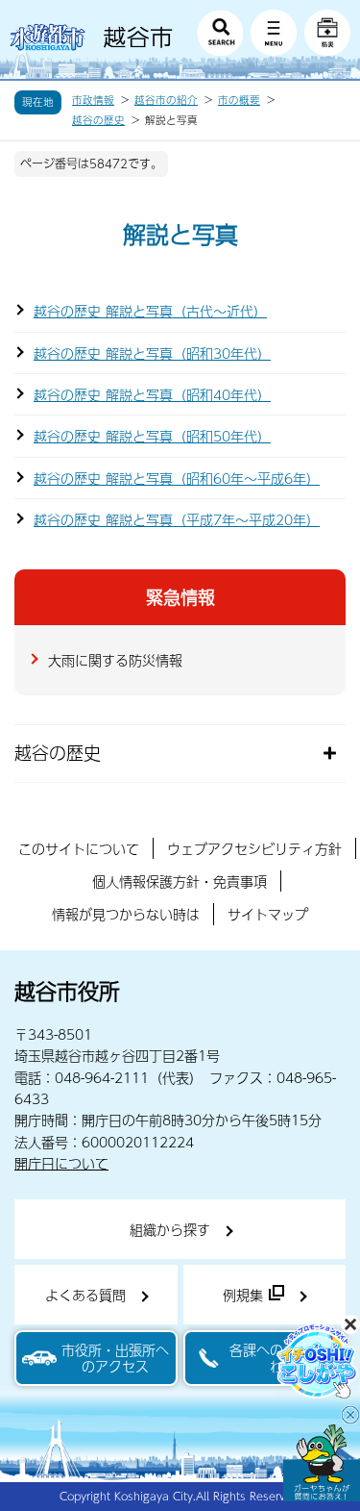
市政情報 (93, 100)
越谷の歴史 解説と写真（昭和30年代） (152, 353)
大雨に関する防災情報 (115, 659)
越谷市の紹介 (166, 100)
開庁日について (61, 1162)
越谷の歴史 (98, 120)
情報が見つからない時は (126, 913)
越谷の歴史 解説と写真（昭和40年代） (152, 394)
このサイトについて (78, 848)
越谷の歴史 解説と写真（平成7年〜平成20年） (177, 519)
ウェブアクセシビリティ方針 (254, 848)
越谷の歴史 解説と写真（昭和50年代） (152, 435)
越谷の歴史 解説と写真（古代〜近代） (150, 310)
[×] (321, 1462)
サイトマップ (268, 913)
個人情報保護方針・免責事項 (179, 881)
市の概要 (239, 100)
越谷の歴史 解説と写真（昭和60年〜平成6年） (177, 478)
